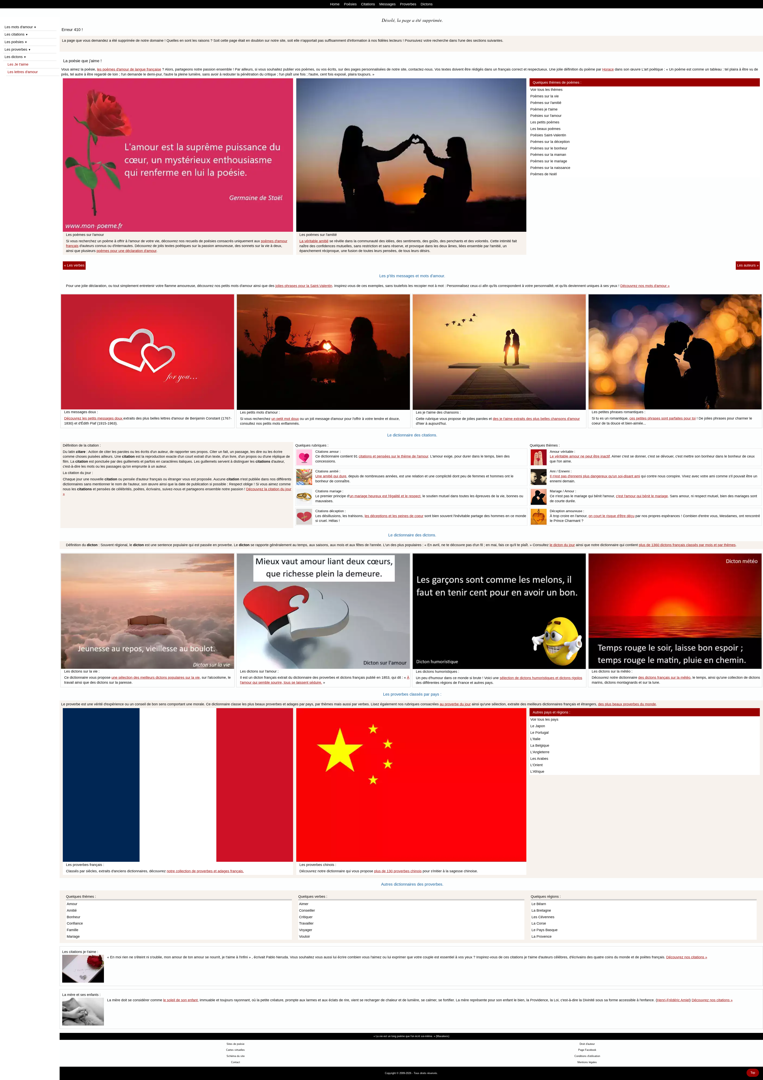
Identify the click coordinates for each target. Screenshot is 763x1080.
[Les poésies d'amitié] (411, 155)
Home (335, 4)
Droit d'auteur (587, 1043)
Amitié (72, 910)
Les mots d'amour (20, 27)
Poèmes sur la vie (544, 96)
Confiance (75, 923)
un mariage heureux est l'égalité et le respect (385, 496)
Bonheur (73, 917)
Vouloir (304, 936)
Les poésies (16, 42)
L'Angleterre (539, 752)
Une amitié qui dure (330, 476)
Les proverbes (18, 49)
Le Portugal (539, 733)
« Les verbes (74, 265)
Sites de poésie (235, 1043)
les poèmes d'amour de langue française (129, 69)
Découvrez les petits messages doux (93, 418)
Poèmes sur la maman (548, 155)
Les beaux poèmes (545, 129)
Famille (72, 930)
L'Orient (536, 765)
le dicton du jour (562, 545)
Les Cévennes (543, 917)
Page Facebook (587, 1049)
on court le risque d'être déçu (611, 516)
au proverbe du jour (455, 704)
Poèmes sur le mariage (548, 161)
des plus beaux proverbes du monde (627, 704)
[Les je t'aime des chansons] (499, 352)
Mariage (73, 936)
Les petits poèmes (544, 122)
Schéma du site (236, 1056)
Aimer (303, 904)
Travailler (306, 923)
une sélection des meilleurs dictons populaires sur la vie (155, 678)
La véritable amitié (313, 241)
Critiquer (306, 917)
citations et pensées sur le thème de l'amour (393, 456)
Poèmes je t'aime (544, 109)
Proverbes (408, 4)
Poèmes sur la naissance (550, 168)
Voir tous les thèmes (546, 90)
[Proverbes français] (178, 785)
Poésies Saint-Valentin (548, 135)
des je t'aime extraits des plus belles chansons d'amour (536, 419)
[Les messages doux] (147, 352)
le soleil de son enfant (180, 1000)
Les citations (16, 34)
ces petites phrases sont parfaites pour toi (662, 418)
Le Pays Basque (545, 930)
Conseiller (307, 910)
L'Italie (535, 739)
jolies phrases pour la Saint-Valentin (303, 286)
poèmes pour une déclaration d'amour (126, 251)
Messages (387, 4)
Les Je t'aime (18, 64)
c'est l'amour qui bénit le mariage (642, 496)
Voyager (305, 930)
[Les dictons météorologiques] (675, 611)
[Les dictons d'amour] (323, 611)
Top (752, 1072)
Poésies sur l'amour (546, 116)
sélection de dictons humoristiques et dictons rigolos (541, 678)
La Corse (539, 923)
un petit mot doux (285, 419)
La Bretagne (541, 910)
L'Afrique (537, 772)
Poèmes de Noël (543, 174)
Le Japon (537, 726)
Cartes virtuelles (235, 1049)
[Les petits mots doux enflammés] (323, 352)
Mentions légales (587, 1062)
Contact (235, 1062)
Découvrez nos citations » (686, 957)
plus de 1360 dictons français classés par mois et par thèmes (687, 545)
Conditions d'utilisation (587, 1056)
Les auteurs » (748, 265)
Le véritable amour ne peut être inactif (580, 456)
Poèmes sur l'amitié (545, 103)
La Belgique (539, 745)
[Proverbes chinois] (411, 785)
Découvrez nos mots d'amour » (645, 286)
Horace (608, 69)
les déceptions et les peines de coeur (394, 516)
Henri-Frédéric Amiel (673, 1000)
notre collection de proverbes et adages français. (205, 871)
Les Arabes (539, 759)
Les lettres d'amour (23, 72)
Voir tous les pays (544, 719)
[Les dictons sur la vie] (147, 611)
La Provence (542, 936)
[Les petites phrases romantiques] (675, 352)
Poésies (350, 4)
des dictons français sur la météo (664, 678)
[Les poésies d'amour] (178, 155)
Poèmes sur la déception (550, 142)
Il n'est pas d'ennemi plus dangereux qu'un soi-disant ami (595, 476)
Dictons (427, 4)
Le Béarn (539, 904)
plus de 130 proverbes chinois (398, 871)
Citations (368, 4)
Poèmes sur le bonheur (548, 148)
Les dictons (15, 57)
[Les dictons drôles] (499, 611)
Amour (72, 904)
